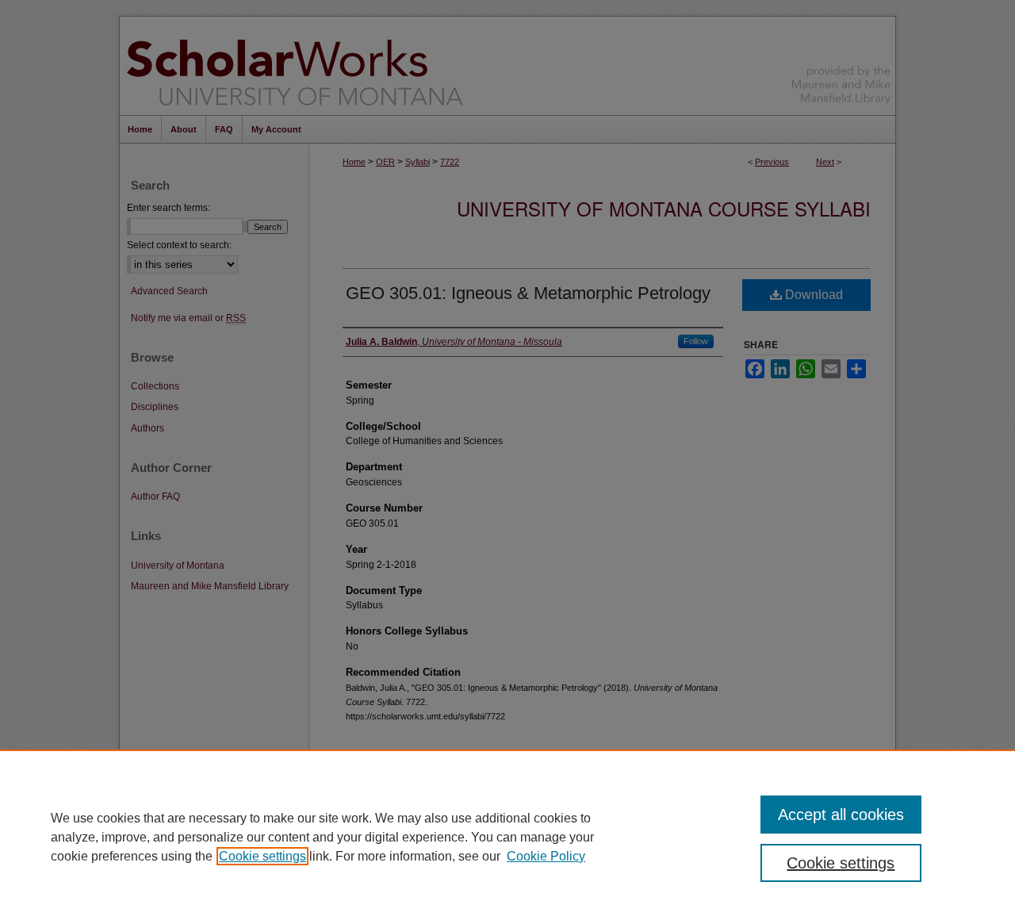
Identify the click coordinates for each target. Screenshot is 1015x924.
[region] (507, 837)
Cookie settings (262, 856)
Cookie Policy (546, 856)
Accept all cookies (841, 814)
